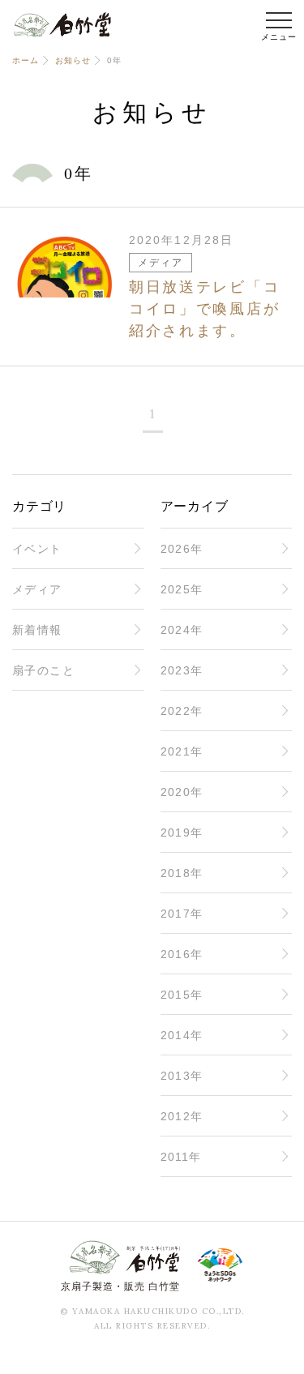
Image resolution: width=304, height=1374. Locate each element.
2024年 (182, 629)
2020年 (182, 791)
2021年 (182, 751)
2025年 (182, 589)
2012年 (182, 1116)
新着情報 (37, 629)
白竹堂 (62, 24)
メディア (37, 589)
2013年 (182, 1075)
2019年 (182, 832)
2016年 (182, 954)
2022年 (182, 710)
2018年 (182, 873)
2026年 (182, 548)
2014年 (182, 1035)
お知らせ (72, 60)
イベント (37, 548)
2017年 (182, 913)
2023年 (182, 670)
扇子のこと (43, 670)
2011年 (181, 1156)
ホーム (25, 60)
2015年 (182, 994)
